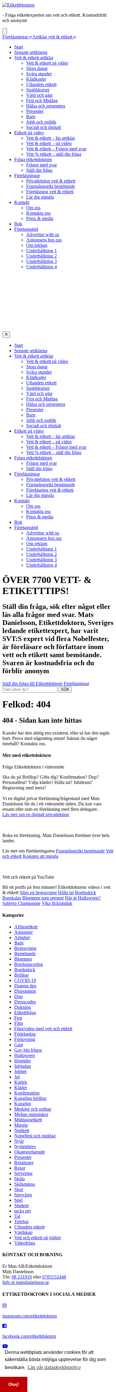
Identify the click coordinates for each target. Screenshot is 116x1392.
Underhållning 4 (41, 266)
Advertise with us (42, 234)
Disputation (25, 991)
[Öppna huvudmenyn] (4, 31)
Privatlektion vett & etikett (50, 180)
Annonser (23, 932)
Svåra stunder (39, 73)
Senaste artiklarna (30, 52)
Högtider (22, 1060)
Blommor (23, 958)
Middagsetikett (28, 1119)
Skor (18, 1189)
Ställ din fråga (39, 170)
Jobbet (20, 1071)
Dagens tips (25, 985)
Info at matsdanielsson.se (25, 1282)
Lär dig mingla (40, 196)
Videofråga (24, 1243)
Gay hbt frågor (28, 1050)
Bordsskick (85, 892)
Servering (23, 1173)
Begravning (25, 948)
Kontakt (21, 202)
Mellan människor (31, 1114)
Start (18, 46)
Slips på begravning (38, 892)
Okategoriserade (29, 1151)
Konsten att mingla (40, 856)
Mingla (21, 1125)
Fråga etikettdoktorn (33, 159)
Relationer (24, 1162)
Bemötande (25, 953)
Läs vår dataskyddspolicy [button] (54, 1367)
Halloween (24, 1055)
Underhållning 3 (41, 261)
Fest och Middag (42, 100)
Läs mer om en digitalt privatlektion (35, 814)
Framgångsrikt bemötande (50, 186)
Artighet (22, 937)
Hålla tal (66, 892)
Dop (18, 996)
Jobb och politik (41, 121)
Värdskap (23, 1232)
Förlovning (24, 1039)
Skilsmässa (24, 1184)
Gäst (18, 1044)
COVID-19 (25, 980)
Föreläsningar (15, 36)
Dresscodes (25, 1001)
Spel (18, 1200)
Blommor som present (43, 897)
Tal (17, 1216)
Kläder (20, 1087)
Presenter (34, 111)
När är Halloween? (83, 897)
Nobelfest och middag (35, 1135)
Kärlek (20, 1082)
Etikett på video (29, 132)
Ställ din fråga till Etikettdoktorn (32, 683)
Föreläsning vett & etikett (49, 191)
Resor (19, 1167)
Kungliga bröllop (30, 1098)
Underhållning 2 (41, 255)
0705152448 (54, 1276)
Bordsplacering (28, 964)
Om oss (33, 207)
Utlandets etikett (41, 84)
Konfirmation (27, 1092)
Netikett (21, 1130)
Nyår (19, 1141)
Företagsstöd (26, 229)
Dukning (22, 1007)
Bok (18, 223)
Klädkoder (36, 79)
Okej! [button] (13, 1384)
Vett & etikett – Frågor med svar (56, 148)
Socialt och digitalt (43, 127)
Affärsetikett (25, 926)
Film (18, 1023)
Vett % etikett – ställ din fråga (53, 154)
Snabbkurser (38, 89)
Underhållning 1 (41, 250)
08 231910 (22, 1276)
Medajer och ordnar (32, 1109)
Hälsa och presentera (45, 105)
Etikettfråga (25, 1012)
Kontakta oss (38, 213)
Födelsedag (25, 1033)
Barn (30, 116)
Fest (18, 1017)
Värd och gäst (39, 95)
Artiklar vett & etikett (52, 36)
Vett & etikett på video (47, 63)
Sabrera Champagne (21, 903)
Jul (17, 1076)
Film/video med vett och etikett (43, 1028)
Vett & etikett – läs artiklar (50, 138)
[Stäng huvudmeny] (6, 334)
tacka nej (22, 1210)
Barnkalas (11, 897)
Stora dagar (37, 68)
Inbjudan (22, 1066)
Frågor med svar (41, 164)
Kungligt (22, 1103)
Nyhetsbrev (25, 1146)
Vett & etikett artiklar (33, 57)
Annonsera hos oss (44, 239)
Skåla (19, 1178)
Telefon (21, 1221)
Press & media (39, 218)
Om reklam (36, 245)
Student (21, 1205)
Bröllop (21, 975)
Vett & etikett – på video (49, 143)
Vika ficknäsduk (57, 903)
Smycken (23, 1194)
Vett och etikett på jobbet (37, 1237)
